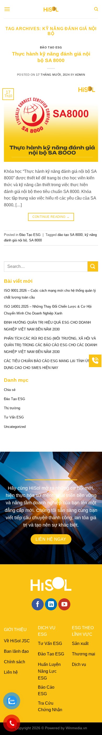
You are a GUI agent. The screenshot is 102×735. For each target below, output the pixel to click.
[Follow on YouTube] (64, 604)
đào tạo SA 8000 (70, 235)
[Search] (96, 9)
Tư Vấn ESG (14, 417)
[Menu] (7, 9)
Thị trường (12, 408)
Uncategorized (15, 427)
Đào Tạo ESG (51, 47)
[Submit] (93, 266)
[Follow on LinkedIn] (51, 604)
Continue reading (51, 217)
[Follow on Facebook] (38, 604)
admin (80, 74)
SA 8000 (35, 240)
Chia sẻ (9, 390)
